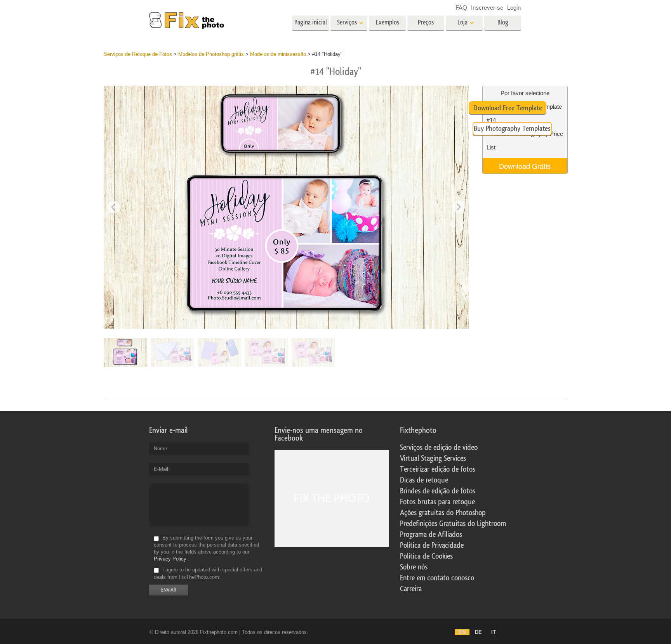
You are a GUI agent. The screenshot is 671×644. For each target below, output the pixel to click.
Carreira (411, 589)
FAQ (461, 7)
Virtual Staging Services (433, 458)
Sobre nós (414, 567)
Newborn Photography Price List (525, 140)
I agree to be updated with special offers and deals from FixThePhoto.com (208, 573)
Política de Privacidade (432, 545)
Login (514, 7)
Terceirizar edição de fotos (437, 469)
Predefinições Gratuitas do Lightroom (453, 524)
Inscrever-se (487, 7)
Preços (426, 22)
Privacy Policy (170, 559)
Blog (502, 22)
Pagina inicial (310, 22)
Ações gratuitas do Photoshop (443, 513)
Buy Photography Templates (512, 128)
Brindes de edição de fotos (437, 491)
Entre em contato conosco (437, 578)
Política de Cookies (426, 556)
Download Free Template (507, 107)
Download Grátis (525, 166)
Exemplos (387, 22)
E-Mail (161, 469)
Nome (160, 448)
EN (462, 632)
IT (493, 632)
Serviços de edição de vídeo (439, 447)
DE (478, 632)
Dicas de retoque (424, 480)
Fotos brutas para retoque (437, 502)
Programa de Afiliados (431, 534)
